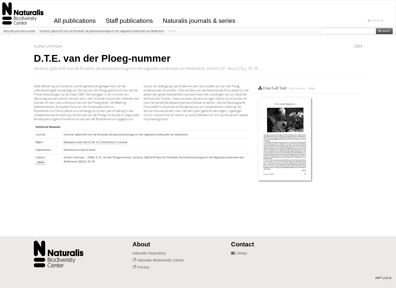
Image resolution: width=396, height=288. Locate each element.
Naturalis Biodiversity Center (160, 260)
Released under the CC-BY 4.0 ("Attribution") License (95, 142)
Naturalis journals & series (199, 20)
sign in (377, 21)
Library (241, 253)
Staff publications (129, 20)
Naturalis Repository (149, 253)
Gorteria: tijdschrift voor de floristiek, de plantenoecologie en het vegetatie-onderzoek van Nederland (102, 31)
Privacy (142, 267)
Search (385, 31)
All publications (75, 20)
